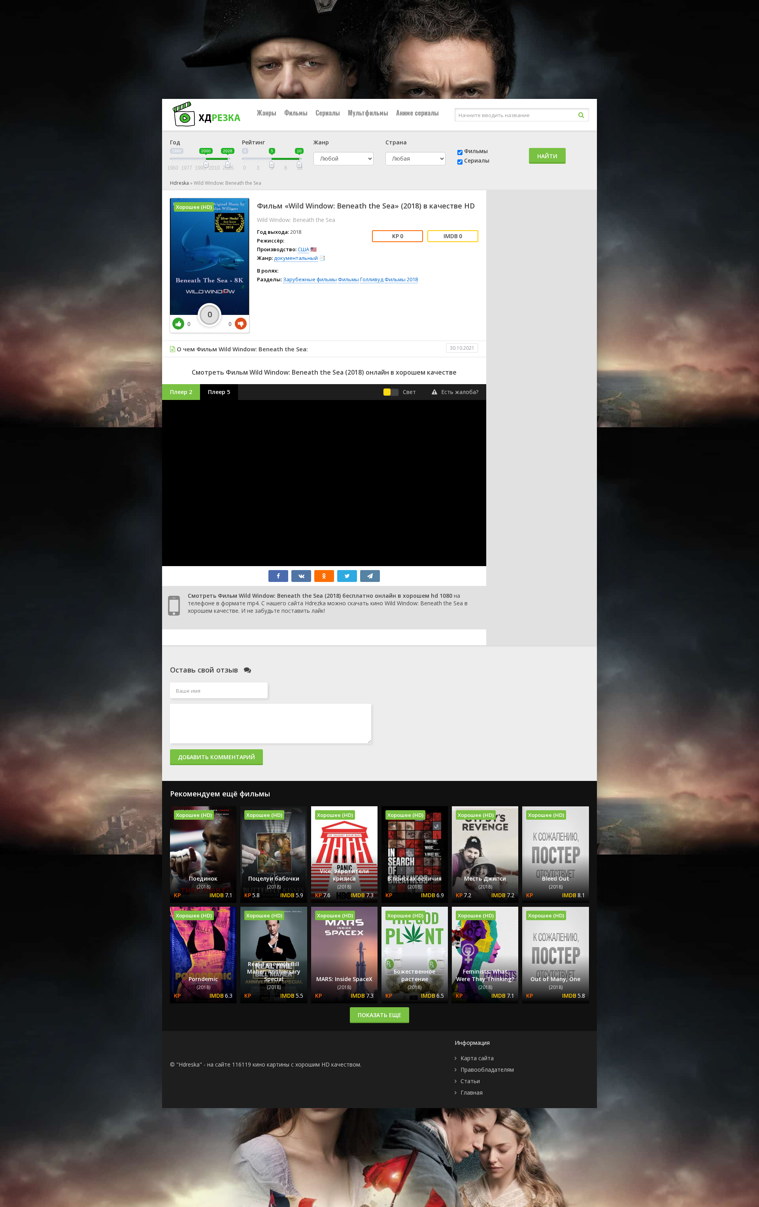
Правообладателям (487, 1069)
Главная (472, 1092)
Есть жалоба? (459, 392)
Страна (396, 142)
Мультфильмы (368, 112)
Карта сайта (477, 1058)
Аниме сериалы (417, 112)
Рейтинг (253, 142)
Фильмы (296, 112)
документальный (296, 257)
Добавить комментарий (216, 757)
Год (175, 142)
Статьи (470, 1081)
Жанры (266, 112)
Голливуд (371, 279)
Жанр (321, 142)
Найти (547, 156)
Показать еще (379, 1015)
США (303, 249)
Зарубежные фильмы (310, 279)
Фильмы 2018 (401, 279)
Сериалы (327, 112)
